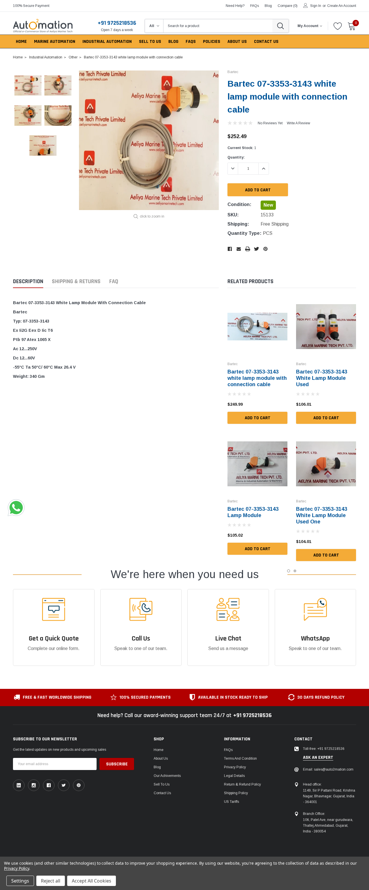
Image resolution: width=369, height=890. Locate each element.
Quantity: (236, 157)
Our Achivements (167, 776)
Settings (20, 881)
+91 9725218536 (117, 23)
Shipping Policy (236, 793)
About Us (161, 758)
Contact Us (162, 793)
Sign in (315, 5)
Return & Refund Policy (242, 784)
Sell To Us (162, 784)
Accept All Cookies (91, 881)
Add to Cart (257, 418)
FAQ (113, 281)
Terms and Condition (240, 758)
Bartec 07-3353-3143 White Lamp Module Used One (321, 515)
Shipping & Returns (76, 281)
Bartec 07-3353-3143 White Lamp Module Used (321, 378)
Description (28, 281)
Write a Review (298, 123)
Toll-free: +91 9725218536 (323, 749)
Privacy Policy (235, 767)
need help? (235, 5)
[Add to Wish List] (284, 404)
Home (158, 750)
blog (268, 5)
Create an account (341, 5)
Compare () (288, 6)
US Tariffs (231, 802)
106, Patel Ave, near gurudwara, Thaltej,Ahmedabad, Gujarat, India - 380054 (328, 825)
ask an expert (318, 758)
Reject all (50, 881)
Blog (157, 767)
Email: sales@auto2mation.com (328, 769)
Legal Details (234, 776)
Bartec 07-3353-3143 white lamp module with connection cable (257, 378)
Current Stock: (241, 148)
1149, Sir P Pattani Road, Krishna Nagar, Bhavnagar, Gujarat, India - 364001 (329, 796)
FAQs (254, 5)
